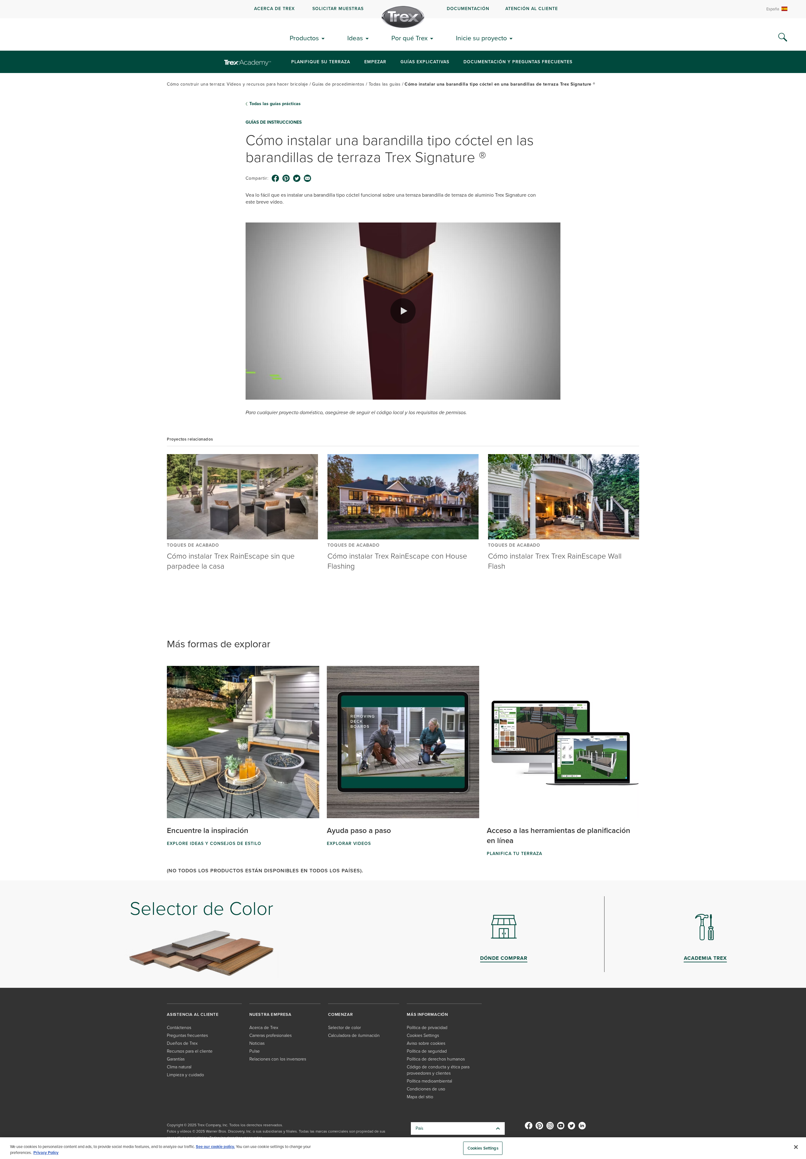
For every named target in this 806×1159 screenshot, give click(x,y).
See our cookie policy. (215, 1147)
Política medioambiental (429, 1081)
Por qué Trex (409, 38)
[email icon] (307, 178)
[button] (403, 311)
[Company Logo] (403, 17)
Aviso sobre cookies (426, 1043)
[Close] (796, 1147)
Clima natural (179, 1067)
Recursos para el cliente (190, 1051)
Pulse (254, 1051)
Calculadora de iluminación (354, 1035)
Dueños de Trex (182, 1043)
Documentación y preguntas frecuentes (517, 62)
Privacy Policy (46, 1153)
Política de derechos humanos (436, 1059)
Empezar (375, 62)
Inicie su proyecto (481, 38)
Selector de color (344, 1027)
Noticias (256, 1043)
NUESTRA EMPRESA (270, 1014)
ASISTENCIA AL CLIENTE (193, 1014)
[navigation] (403, 9)
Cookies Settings (483, 1148)
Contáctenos (179, 1027)
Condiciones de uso (426, 1089)
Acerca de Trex (274, 8)
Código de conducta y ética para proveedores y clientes (438, 1070)
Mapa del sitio (420, 1097)
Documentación (468, 8)
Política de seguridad (427, 1051)
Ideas (355, 38)
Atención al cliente (531, 8)
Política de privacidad (427, 1027)
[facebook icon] (275, 178)
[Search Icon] (782, 37)
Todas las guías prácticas (275, 104)
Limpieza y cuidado (185, 1075)
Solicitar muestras (338, 8)
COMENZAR (340, 1014)
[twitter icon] (297, 178)
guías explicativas (424, 62)
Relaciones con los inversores (277, 1059)
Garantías (175, 1059)
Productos (304, 38)
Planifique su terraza (320, 62)
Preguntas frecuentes (187, 1035)
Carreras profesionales (270, 1035)
